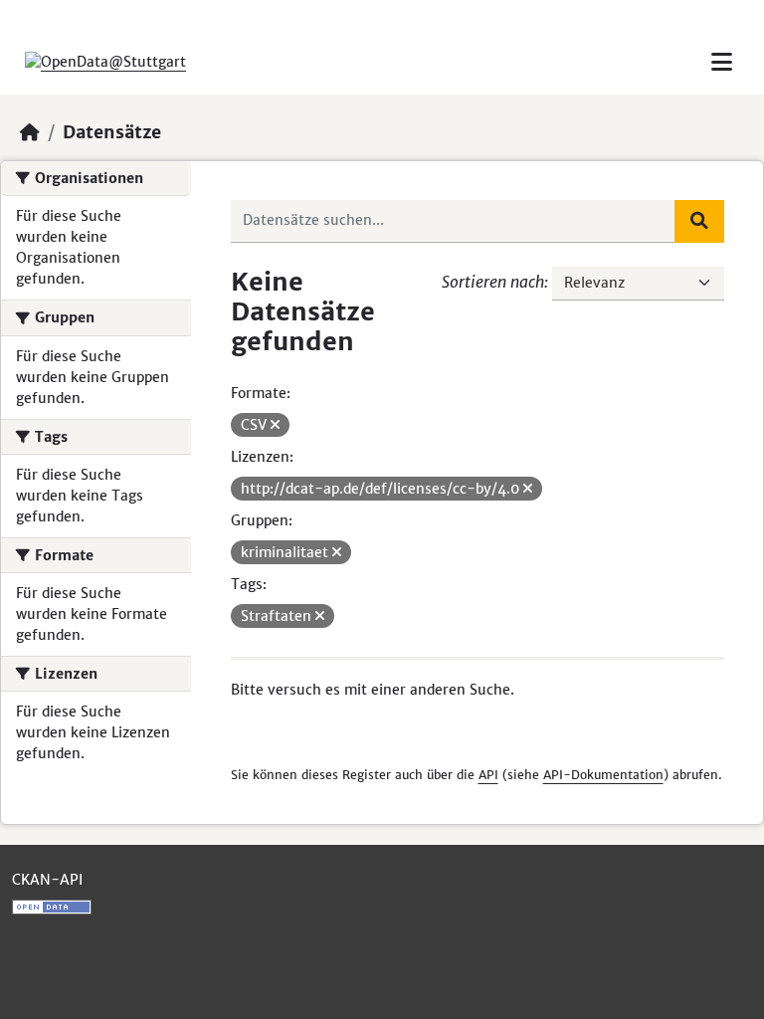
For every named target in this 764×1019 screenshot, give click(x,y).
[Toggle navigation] (721, 62)
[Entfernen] (275, 425)
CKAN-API (47, 880)
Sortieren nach (493, 282)
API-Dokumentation (603, 774)
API (488, 774)
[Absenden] (699, 221)
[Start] (30, 132)
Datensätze (112, 132)
